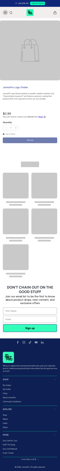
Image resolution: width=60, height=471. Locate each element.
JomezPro (26, 467)
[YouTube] (36, 342)
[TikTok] (30, 342)
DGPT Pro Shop (9, 445)
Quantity (7, 122)
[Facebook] (18, 342)
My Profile (7, 389)
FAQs (5, 393)
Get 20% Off (23, 3)
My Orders (7, 385)
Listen (5, 423)
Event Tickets (8, 453)
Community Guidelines (12, 402)
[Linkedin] (42, 342)
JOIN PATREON (37, 3)
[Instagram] (24, 342)
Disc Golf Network (10, 449)
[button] (30, 140)
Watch (5, 419)
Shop (5, 415)
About (5, 427)
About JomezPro (9, 397)
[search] (11, 12)
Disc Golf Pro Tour (10, 441)
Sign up (30, 328)
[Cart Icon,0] (54, 12)
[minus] (6, 128)
